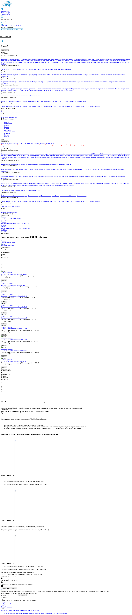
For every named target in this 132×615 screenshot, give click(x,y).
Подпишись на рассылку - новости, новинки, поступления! (19, 593)
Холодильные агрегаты (33, 60)
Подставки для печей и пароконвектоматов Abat (72, 106)
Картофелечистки (51, 89)
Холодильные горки (76, 60)
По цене (3, 254)
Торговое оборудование (59, 613)
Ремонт (6, 128)
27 (1, 266)
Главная (6, 122)
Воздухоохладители (12, 74)
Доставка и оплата (37, 143)
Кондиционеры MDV (65, 69)
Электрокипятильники (67, 90)
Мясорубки (51, 101)
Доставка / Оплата (10, 132)
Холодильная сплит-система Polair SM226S (14, 339)
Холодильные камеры (7, 59)
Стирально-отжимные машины (10, 112)
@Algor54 (5, 46)
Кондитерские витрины (62, 60)
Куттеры (37, 101)
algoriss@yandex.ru (6, 19)
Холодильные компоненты (44, 613)
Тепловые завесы (35, 96)
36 (1, 268)
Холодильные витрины (48, 60)
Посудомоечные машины (8, 90)
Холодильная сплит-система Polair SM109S (14, 274)
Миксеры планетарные (38, 81)
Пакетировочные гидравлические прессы (44, 106)
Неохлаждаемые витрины (42, 62)
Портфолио (7, 130)
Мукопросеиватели (52, 81)
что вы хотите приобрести (9, 584)
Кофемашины (75, 89)
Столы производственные (9, 106)
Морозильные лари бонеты (26, 62)
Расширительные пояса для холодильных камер (29, 59)
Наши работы (13, 610)
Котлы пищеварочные (64, 89)
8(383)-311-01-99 (16, 25)
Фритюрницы (47, 90)
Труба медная (70, 74)
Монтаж (6, 125)
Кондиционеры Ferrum (20, 69)
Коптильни (31, 101)
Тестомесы (104, 81)
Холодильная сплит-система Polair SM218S (14, 318)
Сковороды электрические (34, 90)
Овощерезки (99, 89)
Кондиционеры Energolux (51, 69)
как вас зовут (5, 576)
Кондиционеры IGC (7, 69)
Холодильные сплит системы (17, 60)
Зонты (29, 106)
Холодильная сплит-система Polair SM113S (14, 296)
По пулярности (5, 252)
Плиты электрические (122, 89)
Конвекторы (4, 96)
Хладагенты (78, 74)
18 (1, 264)
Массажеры (44, 101)
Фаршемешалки (81, 101)
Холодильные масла (106, 74)
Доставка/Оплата (22, 610)
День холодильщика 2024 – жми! (12, 29)
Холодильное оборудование (9, 613)
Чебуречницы (56, 90)
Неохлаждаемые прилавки (59, 62)
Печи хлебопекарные (75, 81)
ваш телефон (5, 580)
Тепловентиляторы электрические (19, 96)
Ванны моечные (22, 106)
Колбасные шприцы (7, 101)
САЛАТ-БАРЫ (21, 90)
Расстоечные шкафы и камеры (91, 81)
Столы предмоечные (94, 106)
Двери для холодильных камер (53, 59)
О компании (4, 610)
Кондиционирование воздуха (27, 613)
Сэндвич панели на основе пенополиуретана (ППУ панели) (81, 59)
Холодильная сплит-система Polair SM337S (14, 361)
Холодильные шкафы (102, 60)
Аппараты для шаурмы (8, 89)
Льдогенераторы (114, 60)
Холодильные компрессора (91, 74)
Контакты (7, 133)
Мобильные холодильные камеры (110, 59)
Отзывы (6, 136)
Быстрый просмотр (6, 272)
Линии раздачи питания (87, 89)
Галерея (6, 135)
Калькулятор (8, 123)
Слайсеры (73, 101)
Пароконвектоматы (109, 89)
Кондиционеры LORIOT (35, 69)
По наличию (4, 256)
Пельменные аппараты (20, 101)
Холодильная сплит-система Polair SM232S (14, 350)
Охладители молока (73, 62)
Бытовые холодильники (110, 62)
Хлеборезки (4, 83)
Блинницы (18, 89)
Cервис (6, 127)
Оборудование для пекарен (9, 81)
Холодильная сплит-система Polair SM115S (14, 307)
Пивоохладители (85, 62)
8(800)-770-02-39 (6, 25)
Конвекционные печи (24, 81)
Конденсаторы (22, 74)
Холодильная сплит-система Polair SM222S (14, 328)
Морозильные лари (11, 62)
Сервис (16, 143)
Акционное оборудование (9, 117)
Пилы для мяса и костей (62, 101)
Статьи (30, 610)
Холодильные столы (89, 60)
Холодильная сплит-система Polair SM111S (14, 285)
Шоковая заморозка (97, 62)
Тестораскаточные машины (116, 81)
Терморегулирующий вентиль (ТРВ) (39, 74)
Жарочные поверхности (38, 89)
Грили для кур (26, 89)
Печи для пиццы (63, 81)
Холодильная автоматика (58, 74)
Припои (3, 74)
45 (1, 269)
